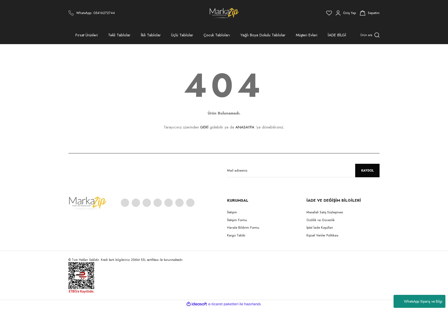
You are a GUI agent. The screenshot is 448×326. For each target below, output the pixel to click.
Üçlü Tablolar (182, 35)
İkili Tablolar (151, 35)
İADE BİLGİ (337, 35)
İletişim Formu (237, 220)
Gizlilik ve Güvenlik (320, 220)
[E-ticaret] (223, 304)
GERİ (204, 127)
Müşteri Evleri (306, 35)
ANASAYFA (244, 127)
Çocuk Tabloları (217, 35)
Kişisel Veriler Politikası (322, 235)
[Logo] (224, 13)
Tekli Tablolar (119, 35)
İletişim (232, 212)
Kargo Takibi (236, 235)
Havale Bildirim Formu (243, 227)
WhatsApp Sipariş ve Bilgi (423, 301)
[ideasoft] (196, 304)
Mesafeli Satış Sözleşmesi (324, 212)
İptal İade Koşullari (319, 227)
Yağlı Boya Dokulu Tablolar (262, 35)
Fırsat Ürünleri (86, 35)
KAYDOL (367, 170)
